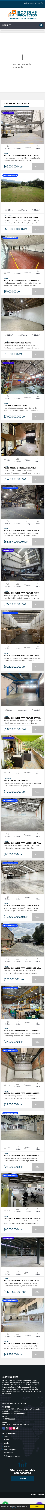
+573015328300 (33, 3)
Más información (16, 1508)
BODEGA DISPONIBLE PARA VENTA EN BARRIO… (22, 718)
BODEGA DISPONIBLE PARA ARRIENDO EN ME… (22, 968)
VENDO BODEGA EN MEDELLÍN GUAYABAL (20, 468)
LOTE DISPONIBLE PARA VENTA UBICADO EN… (22, 218)
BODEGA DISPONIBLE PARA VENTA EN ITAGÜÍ (21, 655)
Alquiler (6, 1443)
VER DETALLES (22, 127)
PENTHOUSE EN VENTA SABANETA (17, 780)
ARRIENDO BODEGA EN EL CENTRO (17, 343)
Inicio (6, 1437)
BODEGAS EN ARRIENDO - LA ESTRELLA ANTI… (22, 155)
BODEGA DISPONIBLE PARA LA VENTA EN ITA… (22, 530)
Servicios (7, 1446)
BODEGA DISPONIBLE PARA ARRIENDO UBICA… (22, 1093)
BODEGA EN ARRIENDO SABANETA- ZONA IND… (22, 1031)
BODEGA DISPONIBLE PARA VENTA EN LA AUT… (22, 1281)
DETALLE (38, 167)
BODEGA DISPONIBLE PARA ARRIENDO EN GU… (22, 1343)
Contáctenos (8, 1453)
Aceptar (37, 1506)
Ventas (6, 1440)
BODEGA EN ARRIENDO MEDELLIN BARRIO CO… (22, 280)
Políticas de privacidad (12, 1456)
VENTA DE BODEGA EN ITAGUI (15, 405)
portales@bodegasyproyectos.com (15, 1424)
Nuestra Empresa (10, 1449)
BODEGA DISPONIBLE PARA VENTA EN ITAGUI (21, 593)
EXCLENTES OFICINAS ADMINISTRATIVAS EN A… (22, 1218)
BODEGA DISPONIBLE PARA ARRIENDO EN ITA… (22, 843)
